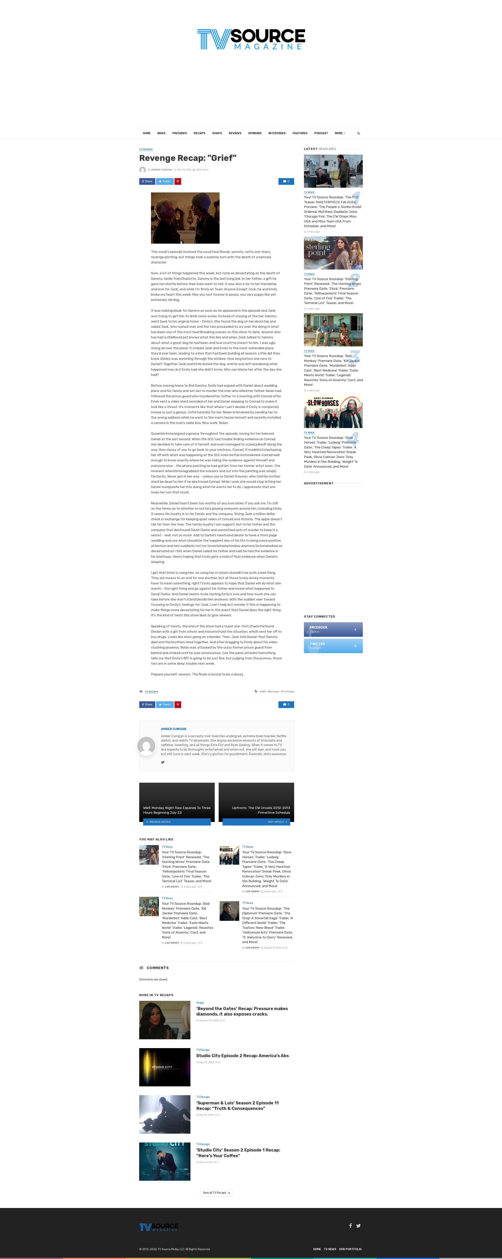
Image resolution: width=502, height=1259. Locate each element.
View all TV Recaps (214, 1192)
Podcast (321, 133)
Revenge (274, 691)
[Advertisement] (251, 98)
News (161, 133)
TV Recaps (146, 149)
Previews (179, 133)
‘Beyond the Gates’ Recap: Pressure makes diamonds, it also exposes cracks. (242, 1011)
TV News (167, 847)
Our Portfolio (350, 1249)
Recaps (199, 133)
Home (147, 133)
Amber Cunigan (161, 169)
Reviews (235, 133)
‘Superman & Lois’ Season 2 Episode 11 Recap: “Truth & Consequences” (237, 1105)
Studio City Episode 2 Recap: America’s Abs (242, 1055)
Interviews (277, 133)
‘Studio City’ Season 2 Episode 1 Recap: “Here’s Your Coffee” (238, 1153)
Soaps (217, 133)
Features (300, 133)
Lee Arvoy (172, 886)
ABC (263, 691)
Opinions (255, 133)
